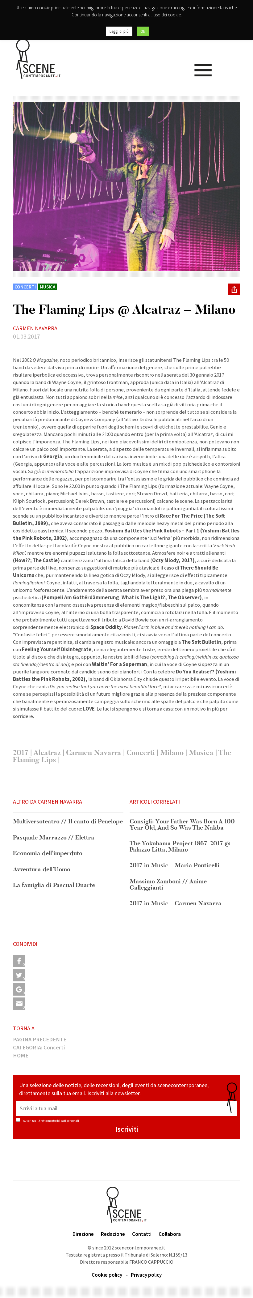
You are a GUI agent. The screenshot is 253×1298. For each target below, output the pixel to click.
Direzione (83, 1234)
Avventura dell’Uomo (41, 870)
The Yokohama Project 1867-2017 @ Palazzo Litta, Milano (180, 847)
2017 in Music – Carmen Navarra (176, 904)
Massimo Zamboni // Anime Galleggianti (168, 885)
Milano (172, 753)
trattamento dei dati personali (59, 1121)
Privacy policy (146, 1274)
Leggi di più (119, 31)
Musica (201, 753)
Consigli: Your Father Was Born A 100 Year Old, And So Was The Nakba (182, 825)
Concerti (140, 753)
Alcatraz (47, 753)
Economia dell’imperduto (47, 854)
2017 (20, 753)
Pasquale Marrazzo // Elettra (53, 838)
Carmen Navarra (93, 753)
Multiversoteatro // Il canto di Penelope (68, 822)
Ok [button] (142, 31)
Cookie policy (107, 1274)
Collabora (170, 1234)
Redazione (113, 1234)
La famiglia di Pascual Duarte (54, 885)
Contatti (141, 1234)
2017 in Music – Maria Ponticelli (174, 866)
